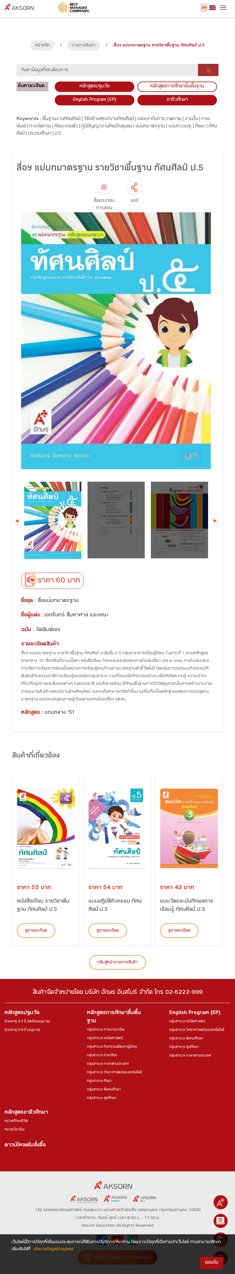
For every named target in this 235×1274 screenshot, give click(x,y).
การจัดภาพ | (41, 127)
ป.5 (58, 134)
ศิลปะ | (202, 127)
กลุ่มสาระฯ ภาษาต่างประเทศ (108, 1064)
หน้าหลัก (42, 46)
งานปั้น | (193, 119)
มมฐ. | (189, 127)
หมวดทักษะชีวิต (16, 1121)
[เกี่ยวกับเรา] (221, 1202)
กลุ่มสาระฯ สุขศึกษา (102, 1098)
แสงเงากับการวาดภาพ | (161, 119)
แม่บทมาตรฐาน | (152, 127)
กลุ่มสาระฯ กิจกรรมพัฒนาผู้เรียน (112, 1047)
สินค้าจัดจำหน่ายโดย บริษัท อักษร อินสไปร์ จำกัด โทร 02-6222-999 (118, 993)
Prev (17, 520)
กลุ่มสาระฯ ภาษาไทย (102, 1055)
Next (214, 520)
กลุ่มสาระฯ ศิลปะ (99, 1081)
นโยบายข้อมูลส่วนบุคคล (53, 1249)
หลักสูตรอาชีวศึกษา (26, 1113)
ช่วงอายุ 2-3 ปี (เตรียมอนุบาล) (27, 1021)
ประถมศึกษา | (41, 134)
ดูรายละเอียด (36, 931)
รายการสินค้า (83, 46)
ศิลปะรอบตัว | (67, 127)
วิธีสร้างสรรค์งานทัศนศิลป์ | (110, 119)
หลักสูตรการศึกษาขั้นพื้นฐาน (177, 87)
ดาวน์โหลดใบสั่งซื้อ (25, 1145)
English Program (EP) (94, 100)
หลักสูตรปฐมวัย (22, 1013)
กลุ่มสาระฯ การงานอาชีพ (106, 1029)
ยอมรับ (211, 1263)
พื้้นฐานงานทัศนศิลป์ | (63, 119)
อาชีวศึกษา (177, 100)
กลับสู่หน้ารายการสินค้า (117, 963)
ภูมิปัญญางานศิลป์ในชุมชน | (108, 127)
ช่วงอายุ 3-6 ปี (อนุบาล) (22, 1030)
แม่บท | (175, 127)
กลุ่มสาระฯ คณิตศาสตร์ (105, 1038)
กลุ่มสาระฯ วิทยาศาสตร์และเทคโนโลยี (114, 1072)
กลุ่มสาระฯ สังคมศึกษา (104, 1089)
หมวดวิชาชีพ (14, 1129)
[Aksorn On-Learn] (221, 1221)
